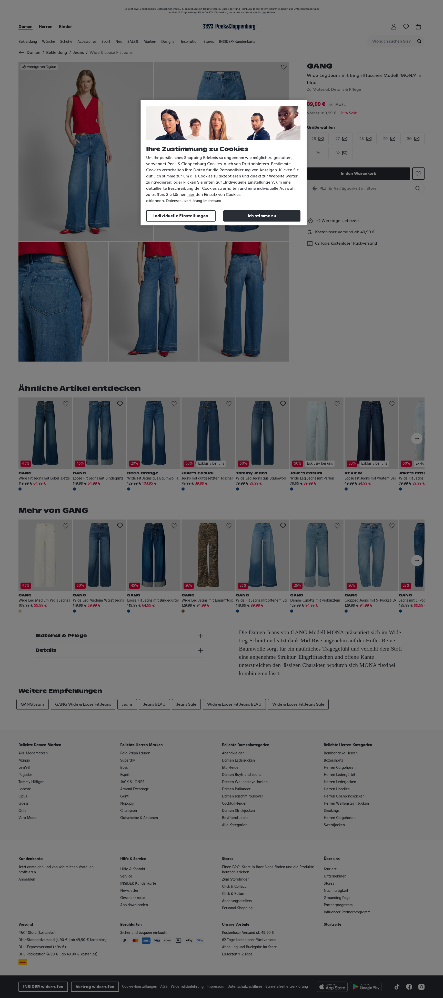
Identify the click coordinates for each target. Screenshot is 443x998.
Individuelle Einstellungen (180, 216)
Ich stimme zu (262, 216)
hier (191, 195)
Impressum (212, 201)
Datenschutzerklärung (184, 201)
